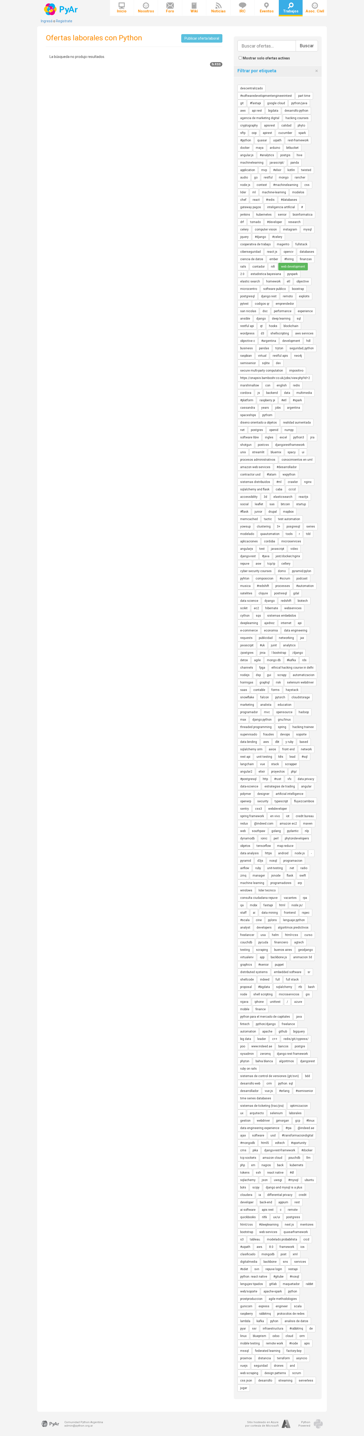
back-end (266, 1202)
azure (298, 1002)
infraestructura (273, 1328)
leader (261, 1039)
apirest (267, 133)
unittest (275, 1002)
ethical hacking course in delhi (292, 667)
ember (273, 259)
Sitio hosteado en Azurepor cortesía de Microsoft (262, 1424)
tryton (279, 348)
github (283, 1031)
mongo (283, 177)
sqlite (266, 363)
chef (243, 200)
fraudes (268, 734)
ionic (264, 838)
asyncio (301, 1358)
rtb (300, 987)
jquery (244, 237)
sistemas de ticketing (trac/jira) (262, 1106)
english (282, 385)
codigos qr (262, 303)
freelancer (247, 935)
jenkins (245, 214)
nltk (264, 1217)
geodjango (305, 950)
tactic (268, 519)
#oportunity (298, 1143)
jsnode (276, 875)
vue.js (269, 1091)
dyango (269, 601)
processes (282, 586)
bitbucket (292, 148)
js (259, 393)
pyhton (244, 578)
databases (307, 251)
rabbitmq (265, 1313)
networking (286, 638)
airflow (244, 868)
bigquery (299, 1031)
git (242, 103)
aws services (304, 333)
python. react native (253, 1276)
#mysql (293, 1180)
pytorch (280, 697)
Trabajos (290, 11)
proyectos (278, 771)
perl (276, 838)
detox (244, 660)
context (262, 185)
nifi (273, 266)
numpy (289, 430)
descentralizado (251, 88)
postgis (285, 155)
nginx (308, 482)
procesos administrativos (257, 459)
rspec (306, 912)
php (242, 1165)
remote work (274, 1343)
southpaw (258, 831)
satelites (246, 593)
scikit (244, 608)
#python (245, 140)
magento (283, 244)
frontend (290, 912)
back (280, 1165)
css (307, 185)
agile (257, 660)
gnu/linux (284, 719)
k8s (280, 756)
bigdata (273, 110)
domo (282, 571)
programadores (280, 883)
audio (244, 177)
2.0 (242, 274)
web (243, 831)
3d (265, 497)
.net (291, 868)
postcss (263, 445)
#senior (263, 964)
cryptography (249, 125)
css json (246, 1380)
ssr (254, 1328)
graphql (265, 682)
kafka (260, 1321)
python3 (298, 437)
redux (244, 823)
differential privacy (279, 1195)
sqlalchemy (284, 987)
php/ (294, 771)
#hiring (289, 259)
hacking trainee (303, 727)
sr (309, 972)
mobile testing (250, 1343)
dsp (258, 675)
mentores (306, 1224)
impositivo (296, 370)
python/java (299, 103)
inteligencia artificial (281, 207)
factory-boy (294, 1351)
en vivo (275, 816)
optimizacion (299, 1106)
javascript (277, 549)
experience (305, 311)
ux (241, 1113)
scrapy (281, 675)
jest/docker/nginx (288, 556)
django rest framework (292, 1054)
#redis (270, 200)
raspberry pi (267, 400)
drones (279, 1365)
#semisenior (304, 1091)
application (247, 170)
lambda (245, 1321)
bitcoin (285, 504)
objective (302, 281)
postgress (293, 1217)
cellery (285, 563)
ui (303, 452)
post (283, 1254)
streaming (285, 1380)
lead (292, 756)
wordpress (247, 333)
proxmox (246, 1358)
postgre (300, 1046)
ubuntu (309, 1180)
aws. (260, 1247)
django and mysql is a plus (284, 1187)
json (265, 1180)
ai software (248, 1209)
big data (245, 1039)
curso (308, 935)
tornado (255, 222)
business (246, 348)
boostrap (298, 289)
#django (260, 237)
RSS (217, 64)
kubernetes (264, 214)
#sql (305, 756)
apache (267, 1031)
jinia (262, 653)
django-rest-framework (279, 1150)
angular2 (246, 771)
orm (302, 1336)
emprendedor (285, 303)
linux (243, 1336)
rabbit (309, 1284)
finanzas (306, 259)
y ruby (289, 742)
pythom (267, 415)
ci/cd (292, 489)
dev (278, 363)
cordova (245, 393)
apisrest (269, 125)
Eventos (267, 11)
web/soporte (248, 1291)
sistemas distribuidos (255, 482)
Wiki (194, 11)
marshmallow (249, 385)
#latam (271, 474)
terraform (283, 1358)
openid (273, 430)
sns (285, 1261)
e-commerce (249, 630)
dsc (265, 311)
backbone (270, 1261)
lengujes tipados (251, 1284)
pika (255, 1150)
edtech (280, 1143)
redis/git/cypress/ (296, 1039)
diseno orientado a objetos (258, 422)
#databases (289, 200)
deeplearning (249, 623)
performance (282, 311)
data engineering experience (259, 1128)
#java (265, 556)
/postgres (247, 653)
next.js (289, 1224)
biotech (303, 601)
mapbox (288, 511)
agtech (299, 942)
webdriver (263, 1120)
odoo (275, 1336)
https (268, 853)
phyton (244, 1061)
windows (246, 890)
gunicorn (246, 1306)
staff (243, 912)
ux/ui (276, 1217)
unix (243, 452)
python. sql (285, 1083)
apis (307, 1343)
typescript (281, 801)
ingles (269, 437)
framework (287, 1247)
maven (307, 823)
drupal (272, 511)
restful (268, 177)
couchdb (246, 942)
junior (258, 511)
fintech (245, 1024)
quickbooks (248, 1217)
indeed (264, 979)
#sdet (244, 1269)
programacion (292, 860)
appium (283, 1202)
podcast (302, 578)
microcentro (248, 289)
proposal (246, 987)
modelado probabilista (282, 1239)
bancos (283, 1046)
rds (304, 660)
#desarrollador (287, 467)
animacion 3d (302, 957)
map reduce (285, 846)
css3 (258, 808)
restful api (247, 326)
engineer (282, 1306)
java (299, 1016)
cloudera (246, 1195)
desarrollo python (296, 110)
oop (254, 133)
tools (289, 534)
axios (272, 749)
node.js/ (297, 905)
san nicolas (248, 311)
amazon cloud (272, 1157)
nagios (266, 1165)
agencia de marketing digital (259, 118)
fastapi (268, 905)
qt (261, 326)
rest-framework (298, 140)
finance (261, 1009)
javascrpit (247, 645)
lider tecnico (267, 890)
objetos (245, 846)
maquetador (291, 1284)
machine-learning (274, 192)
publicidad (266, 638)
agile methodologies (283, 1299)
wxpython (289, 474)
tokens (245, 1172)
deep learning (281, 318)
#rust (277, 779)
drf (242, 222)
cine (259, 920)
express (264, 1306)
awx (243, 110)
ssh (258, 1172)
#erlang (284, 1091)
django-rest (248, 556)
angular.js (247, 155)
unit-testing (275, 868)
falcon (264, 697)
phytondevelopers (297, 838)
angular (306, 786)
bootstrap (246, 1232)
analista (265, 704)
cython (245, 615)
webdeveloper (277, 808)
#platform (246, 400)
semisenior (248, 363)
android (283, 853)
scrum (296, 1373)
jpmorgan (282, 1120)
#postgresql (248, 779)
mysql (307, 229)
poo (242, 1046)
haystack (292, 690)
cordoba (269, 541)
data (287, 393)
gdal (296, 593)
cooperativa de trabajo (255, 244)
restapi (293, 1269)
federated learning (267, 1351)
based (304, 742)
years (265, 407)
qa (242, 905)
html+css (291, 935)
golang (276, 831)
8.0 (271, 1247)
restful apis (280, 355)
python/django (266, 1024)
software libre (249, 437)
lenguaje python (294, 920)
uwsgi (278, 1180)
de (311, 1328)
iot (287, 816)
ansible (245, 318)
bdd (307, 1076)
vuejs (244, 1365)
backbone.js (279, 957)
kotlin (291, 170)
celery (244, 229)
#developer (274, 222)
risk (278, 682)
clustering (264, 526)
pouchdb (294, 1157)
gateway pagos (250, 207)
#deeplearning (269, 1224)
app (262, 957)
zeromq (265, 1054)
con (267, 385)
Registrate (64, 21)
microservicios (289, 994)
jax (302, 638)
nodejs (245, 675)
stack (275, 764)
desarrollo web (250, 1083)
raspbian (246, 355)
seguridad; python (301, 348)
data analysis (249, 853)
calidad (286, 125)
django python (262, 719)
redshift (286, 601)
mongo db (274, 660)
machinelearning (251, 162)
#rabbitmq (296, 1328)
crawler (293, 482)
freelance (288, 1024)
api (300, 623)
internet (286, 623)
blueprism (259, 1336)
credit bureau (305, 816)
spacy (291, 452)
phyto (301, 125)
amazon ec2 (288, 823)
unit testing (264, 756)
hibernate (271, 608)
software (258, 1135)
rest (297, 1202)
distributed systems (254, 972)
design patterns (275, 1373)
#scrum (285, 578)
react (256, 200)
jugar (243, 1388)
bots (243, 1187)
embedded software (287, 972)
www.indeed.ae (261, 1046)
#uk (262, 645)
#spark (297, 400)
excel (283, 437)
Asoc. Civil (315, 11)
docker (245, 148)
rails (243, 266)
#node (293, 1343)
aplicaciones (249, 541)
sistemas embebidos (281, 615)
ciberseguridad (250, 251)
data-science (249, 786)
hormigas (246, 682)
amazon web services (255, 467)
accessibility (249, 497)
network (306, 749)
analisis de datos (296, 1321)
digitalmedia (248, 1261)
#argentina (268, 341)
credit (303, 1195)
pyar (243, 1328)
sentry (244, 808)
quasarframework (296, 1232)
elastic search (250, 281)
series (310, 526)
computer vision (266, 229)
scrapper (291, 764)
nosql (273, 860)
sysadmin (247, 1054)
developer (247, 1202)
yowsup (245, 526)
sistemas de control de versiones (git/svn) (269, 1076)
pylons (272, 920)
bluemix (276, 452)
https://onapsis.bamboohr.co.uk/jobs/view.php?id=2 (275, 378)
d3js (260, 860)
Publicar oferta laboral (201, 38)
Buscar (307, 45)
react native (275, 1172)
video (294, 549)
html (282, 905)
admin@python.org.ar (78, 1425)
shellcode (247, 979)
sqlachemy (248, 1180)
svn (256, 1269)
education (284, 704)
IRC (242, 11)
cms (243, 1150)
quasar (262, 140)
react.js (272, 251)
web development (293, 266)
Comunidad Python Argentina (83, 1422)
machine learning (252, 883)
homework (273, 281)
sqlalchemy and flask (254, 489)
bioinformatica (302, 214)
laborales (295, 1113)
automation (248, 1031)
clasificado (247, 1254)
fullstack (301, 244)
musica (245, 586)
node (243, 994)
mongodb (267, 1254)
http (265, 779)
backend (272, 393)
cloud (289, 1336)
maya (259, 148)
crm (269, 1083)
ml (254, 192)
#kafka (291, 660)
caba (279, 489)
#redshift (263, 586)
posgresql (293, 526)
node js (245, 185)
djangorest (307, 1061)
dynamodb (247, 838)
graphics (246, 964)
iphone (259, 1002)
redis (296, 385)
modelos (298, 192)
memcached (249, 519)
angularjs (246, 549)
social (244, 504)
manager (259, 875)
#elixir (277, 170)
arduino (275, 148)
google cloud (276, 103)
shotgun (246, 445)
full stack (292, 979)
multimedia (304, 393)
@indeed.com (263, 823)
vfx (289, 779)
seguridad (261, 1365)
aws (266, 742)
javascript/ (277, 162)
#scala (245, 920)
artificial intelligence (289, 794)
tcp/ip (271, 563)
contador (258, 266)
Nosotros (146, 11)
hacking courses (297, 118)
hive (299, 155)
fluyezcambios (304, 801)
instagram (290, 229)
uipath (277, 140)
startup (301, 504)
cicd (306, 1239)
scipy (256, 1187)
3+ (278, 526)
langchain (247, 764)
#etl (283, 400)
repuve (244, 563)
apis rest (268, 1209)
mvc (267, 712)
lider (243, 192)
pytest (244, 303)
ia (260, 1195)
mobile (244, 1009)
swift (302, 875)
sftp (242, 133)
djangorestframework (290, 445)
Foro (170, 11)
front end (288, 749)
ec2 (256, 608)
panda (294, 162)
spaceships (248, 415)
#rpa (288, 1128)
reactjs (303, 497)
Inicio (122, 11)
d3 (262, 333)
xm (253, 1165)
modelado (247, 534)
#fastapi (255, 103)
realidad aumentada (297, 422)
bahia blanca (264, 1061)
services (300, 1261)
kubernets (296, 1165)
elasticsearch (282, 497)
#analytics (267, 155)
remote (293, 1209)
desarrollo (265, 1380)
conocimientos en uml (297, 459)
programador (249, 712)
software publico (274, 289)
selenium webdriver (300, 682)
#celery (277, 237)
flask (290, 875)
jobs (278, 407)
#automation (305, 586)
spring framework (252, 816)
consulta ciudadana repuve (259, 898)
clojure (263, 593)
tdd (308, 534)
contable (259, 690)
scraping (262, 950)
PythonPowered (304, 1424)
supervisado (248, 734)
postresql (280, 593)
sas (272, 504)
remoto (288, 296)
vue (262, 764)
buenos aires (283, 950)
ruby (258, 868)
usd (273, 1135)
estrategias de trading (279, 786)
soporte (301, 734)
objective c (247, 341)
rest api (245, 756)
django (261, 318)
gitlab (273, 1284)
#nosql (294, 1276)
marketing (247, 704)
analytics (289, 645)
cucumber (285, 133)
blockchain (291, 326)
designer (263, 794)
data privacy (306, 779)
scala (298, 1306)
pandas (264, 348)
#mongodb (247, 1143)
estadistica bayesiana (266, 274)
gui (269, 675)
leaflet (259, 504)
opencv (288, 251)
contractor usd (250, 474)
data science (249, 601)
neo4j (298, 355)
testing (245, 950)
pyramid (245, 860)
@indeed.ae (306, 1128)
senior (282, 214)
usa (263, 935)
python (292, 1291)
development (291, 341)
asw (258, 563)
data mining (269, 912)
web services (268, 1232)
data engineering (295, 630)
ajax (243, 1135)
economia (271, 630)
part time (304, 96)
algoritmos (286, 1061)
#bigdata (264, 987)
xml (295, 1254)
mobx (253, 905)
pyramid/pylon (301, 571)
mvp (264, 170)
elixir (262, 771)
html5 (265, 1143)
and (292, 1365)
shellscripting (279, 333)
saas (243, 690)
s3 (242, 1239)
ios (302, 1247)
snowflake (247, 697)
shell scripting (263, 994)
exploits (304, 296)
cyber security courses (256, 571)
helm (275, 935)
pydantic (293, 831)
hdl (308, 341)
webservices (293, 608)
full (278, 979)
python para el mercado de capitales (265, 1016)
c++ (274, 1039)
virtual (262, 355)
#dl (292, 1172)
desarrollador (249, 1091)
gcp (297, 1120)
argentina (293, 407)
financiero (281, 942)
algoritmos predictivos (293, 927)
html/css (246, 1224)
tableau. (255, 1239)
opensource (284, 712)
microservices (291, 541)
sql (299, 318)
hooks (273, 326)
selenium (276, 1113)
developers (264, 927)
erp (300, 883)
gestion (245, 1120)
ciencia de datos (251, 259)
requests (246, 638)
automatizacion (303, 675)
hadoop (304, 712)
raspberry (246, 1313)
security (262, 801)
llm (308, 1157)
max (243, 719)
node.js (300, 853)
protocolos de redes (291, 1313)
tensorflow (264, 846)
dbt (277, 742)
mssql (244, 1351)
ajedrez (269, 623)
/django (297, 653)
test (262, 549)
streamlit (258, 452)
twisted (306, 170)
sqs (258, 615)
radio (303, 868)
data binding (248, 742)
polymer (245, 794)
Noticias (218, 11)
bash (311, 987)
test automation (289, 519)
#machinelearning (285, 185)
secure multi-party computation (261, 370)
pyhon (274, 1321)
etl (288, 281)
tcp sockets (248, 1157)
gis (308, 994)
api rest (257, 110)
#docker (306, 1150)
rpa (305, 898)
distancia (264, 1358)
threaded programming (256, 727)
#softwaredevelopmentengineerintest (266, 96)
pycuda (263, 942)
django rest (269, 296)
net (242, 430)
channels (246, 667)
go (256, 177)
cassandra (247, 407)
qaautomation (270, 534)
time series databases (255, 1098)
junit (274, 645)
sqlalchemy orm (251, 749)
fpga (262, 667)
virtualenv (247, 957)
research (294, 222)
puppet (279, 964)
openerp (245, 801)
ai (254, 912)
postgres (257, 430)
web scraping (249, 1373)
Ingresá (46, 21)
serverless (306, 1380)
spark (302, 133)
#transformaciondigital (297, 1135)
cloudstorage (300, 697)
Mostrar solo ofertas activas (266, 58)
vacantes (290, 898)
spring (282, 727)
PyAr (61, 9)
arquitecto (257, 1113)
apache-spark (272, 1291)
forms (275, 690)
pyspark (292, 274)
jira (312, 437)
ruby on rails (248, 1068)
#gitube (278, 1276)
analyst (245, 927)
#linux (310, 1120)
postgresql (247, 296)
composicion (264, 578)
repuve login (273, 1269)
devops (285, 734)
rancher (300, 177)
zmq (243, 875)
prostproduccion (251, 1299)
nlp (307, 831)
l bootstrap (279, 653)
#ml (279, 482)
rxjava (244, 1002)
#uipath (245, 1247)
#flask (244, 511)
